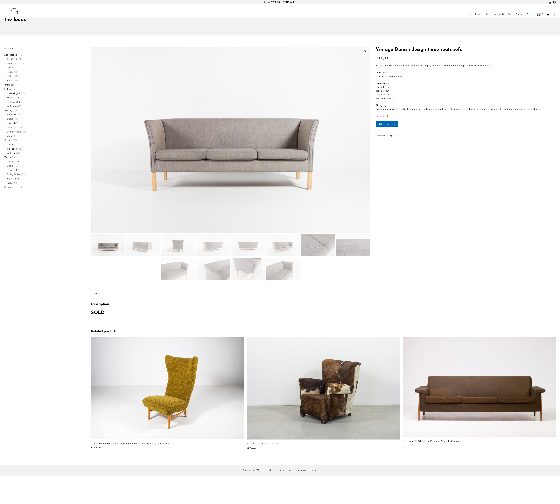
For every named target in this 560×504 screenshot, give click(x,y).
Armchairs (12, 114)
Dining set (12, 170)
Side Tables (13, 178)
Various (10, 76)
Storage (8, 140)
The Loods (266, 470)
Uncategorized (11, 187)
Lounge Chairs (14, 131)
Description (100, 293)
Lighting (8, 89)
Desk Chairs (13, 127)
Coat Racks (12, 59)
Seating (389, 135)
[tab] (100, 294)
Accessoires (10, 55)
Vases (10, 80)
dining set (9, 84)
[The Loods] (15, 14)
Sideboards (13, 149)
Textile (10, 72)
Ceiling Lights (13, 93)
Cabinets (11, 144)
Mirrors (10, 67)
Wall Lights (12, 106)
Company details (284, 470)
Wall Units (12, 153)
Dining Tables (13, 174)
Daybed (11, 123)
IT (542, 14)
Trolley (10, 183)
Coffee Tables (14, 161)
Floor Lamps (13, 97)
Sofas (395, 135)
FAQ (468, 108)
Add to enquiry (387, 124)
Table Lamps (13, 102)
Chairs (10, 119)
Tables (7, 157)
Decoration (12, 63)
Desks (10, 166)
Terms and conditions (307, 470)
